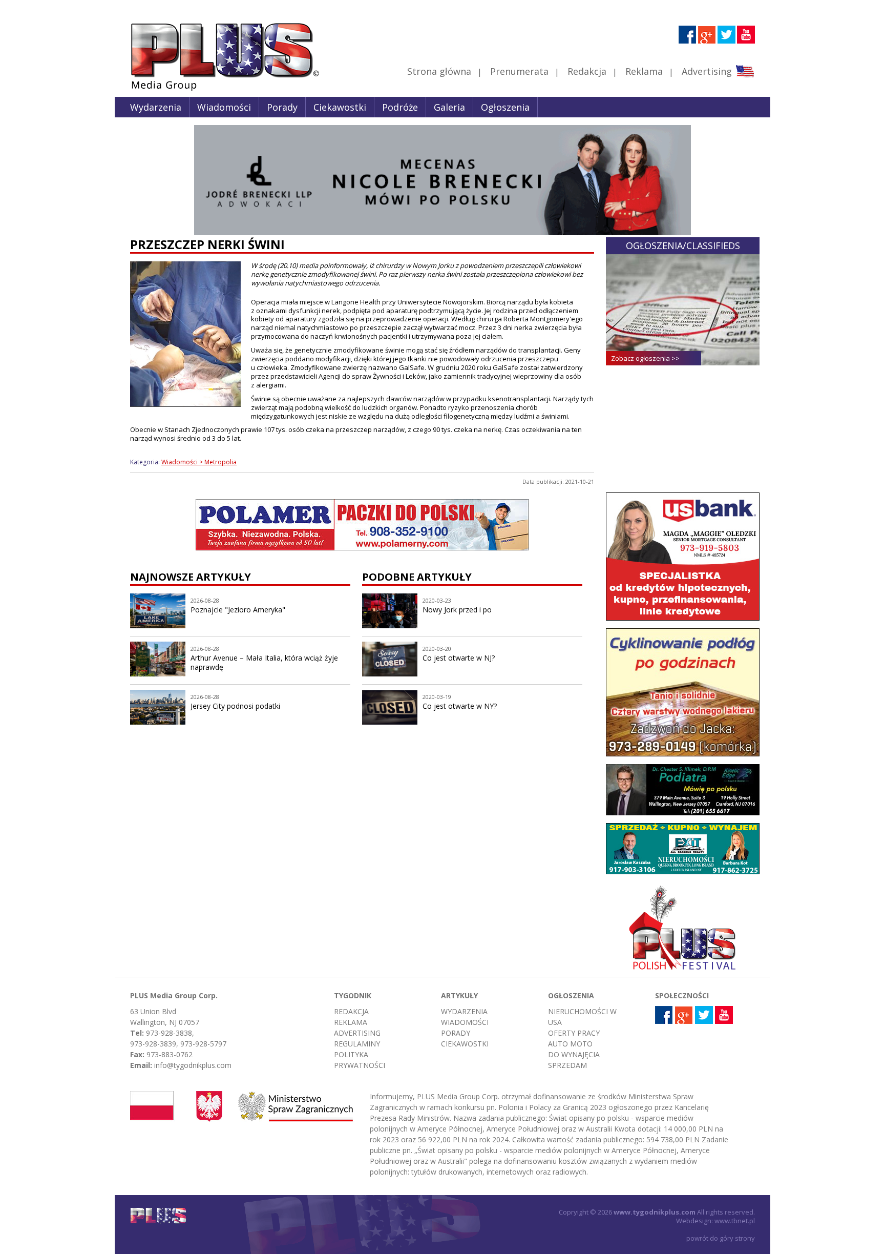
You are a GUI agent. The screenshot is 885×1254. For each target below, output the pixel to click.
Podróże (400, 107)
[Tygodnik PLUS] (218, 89)
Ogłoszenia (505, 107)
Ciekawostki (339, 107)
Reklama (644, 71)
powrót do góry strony (720, 1238)
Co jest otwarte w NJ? (459, 658)
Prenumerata (519, 71)
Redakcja (586, 71)
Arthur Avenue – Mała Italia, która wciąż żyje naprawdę (264, 662)
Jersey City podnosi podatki (235, 706)
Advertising (707, 71)
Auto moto (570, 1044)
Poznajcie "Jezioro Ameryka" (238, 609)
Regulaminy (357, 1044)
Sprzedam (567, 1065)
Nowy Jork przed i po (457, 609)
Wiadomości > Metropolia (199, 462)
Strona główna (439, 71)
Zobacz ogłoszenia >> (645, 358)
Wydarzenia (155, 107)
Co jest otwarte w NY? (460, 706)
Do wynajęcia (574, 1054)
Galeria (449, 107)
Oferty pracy (574, 1033)
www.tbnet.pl (734, 1220)
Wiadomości (224, 107)
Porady (282, 107)
